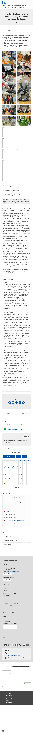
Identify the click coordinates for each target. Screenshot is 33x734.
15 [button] (24, 471)
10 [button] (4, 471)
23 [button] (28, 475)
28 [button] (8, 463)
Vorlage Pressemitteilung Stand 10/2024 (16, 440)
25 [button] (8, 479)
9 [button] (28, 467)
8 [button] (24, 467)
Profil (7, 511)
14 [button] (20, 471)
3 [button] (4, 467)
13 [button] (16, 471)
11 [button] (8, 471)
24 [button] (4, 479)
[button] (29, 2)
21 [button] (20, 475)
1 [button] (24, 463)
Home (3, 5)
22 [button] (24, 475)
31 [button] (20, 463)
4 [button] (8, 467)
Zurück (8, 413)
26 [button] (12, 479)
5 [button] (12, 467)
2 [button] (28, 463)
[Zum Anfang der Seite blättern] (28, 729)
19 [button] (12, 475)
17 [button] (4, 475)
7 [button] (20, 467)
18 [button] (8, 475)
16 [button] (28, 471)
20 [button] (16, 475)
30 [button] (16, 463)
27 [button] (4, 463)
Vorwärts (24, 413)
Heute (8, 457)
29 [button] (12, 463)
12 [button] (12, 471)
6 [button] (16, 467)
